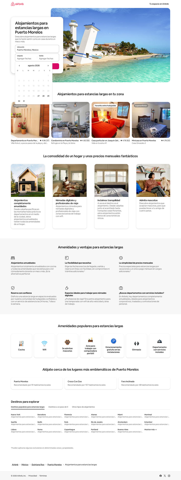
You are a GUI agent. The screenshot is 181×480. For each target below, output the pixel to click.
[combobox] (37, 49)
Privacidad (32, 476)
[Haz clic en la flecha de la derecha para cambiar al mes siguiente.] (48, 65)
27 (39, 96)
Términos (43, 476)
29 (48, 96)
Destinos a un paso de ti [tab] (58, 407)
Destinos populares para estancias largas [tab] (28, 407)
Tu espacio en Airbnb (159, 4)
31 (24, 101)
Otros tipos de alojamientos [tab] (83, 407)
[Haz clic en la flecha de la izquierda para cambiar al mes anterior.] (19, 65)
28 (43, 96)
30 (19, 101)
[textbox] (26, 58)
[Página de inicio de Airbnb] (17, 4)
